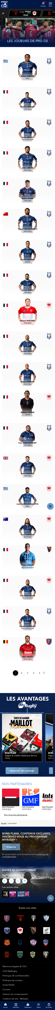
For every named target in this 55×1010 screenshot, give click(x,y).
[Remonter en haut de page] (50, 898)
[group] (25, 13)
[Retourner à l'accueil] (4, 9)
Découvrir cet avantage (22, 770)
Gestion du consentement (15, 994)
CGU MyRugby (10, 971)
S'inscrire (11, 847)
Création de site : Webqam (15, 998)
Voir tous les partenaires (15, 815)
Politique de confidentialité (16, 975)
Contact (6, 989)
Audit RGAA (8, 984)
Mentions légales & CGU (14, 966)
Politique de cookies (12, 980)
